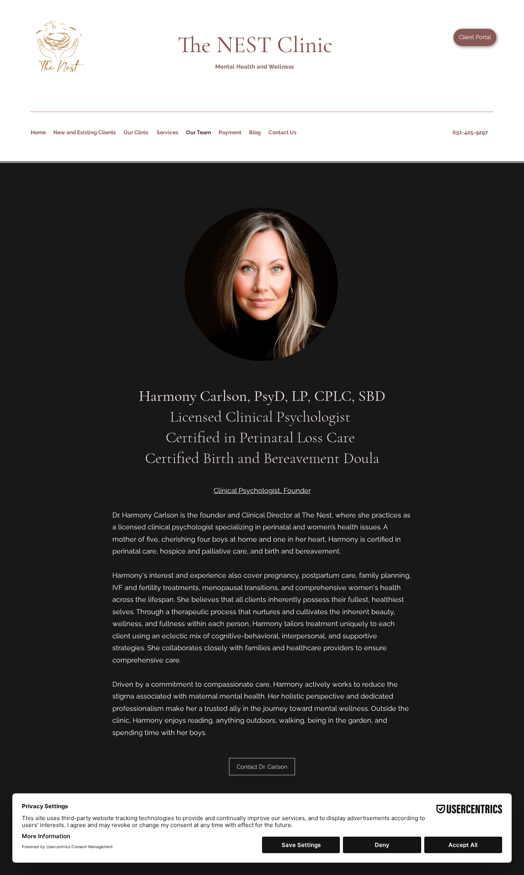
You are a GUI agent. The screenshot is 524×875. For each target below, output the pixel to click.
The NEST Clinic (255, 45)
